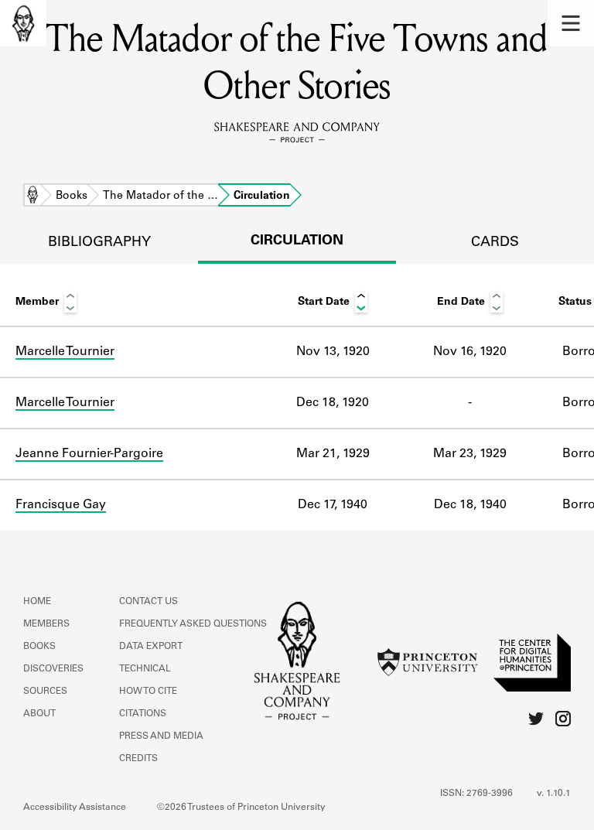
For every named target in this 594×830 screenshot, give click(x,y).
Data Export (151, 646)
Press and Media (161, 736)
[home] (23, 23)
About (39, 714)
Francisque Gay (60, 505)
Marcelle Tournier (64, 352)
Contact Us (148, 601)
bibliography (99, 243)
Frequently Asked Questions (193, 624)
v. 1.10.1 (554, 793)
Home (32, 196)
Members (46, 624)
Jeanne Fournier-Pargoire (89, 454)
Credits (138, 758)
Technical (145, 669)
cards (495, 243)
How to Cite (148, 691)
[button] (571, 23)
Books (71, 196)
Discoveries (53, 669)
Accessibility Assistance (74, 807)
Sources (45, 691)
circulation (297, 241)
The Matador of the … (160, 196)
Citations (142, 714)
